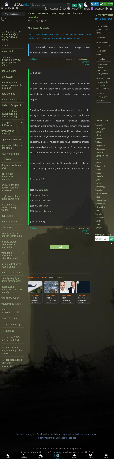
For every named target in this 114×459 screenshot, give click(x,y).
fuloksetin (43, 195)
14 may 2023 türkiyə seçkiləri (10, 339)
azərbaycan (101, 217)
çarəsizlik (6, 159)
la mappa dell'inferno (12, 123)
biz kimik (20, 434)
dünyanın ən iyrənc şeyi (12, 166)
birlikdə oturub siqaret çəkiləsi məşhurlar (9, 244)
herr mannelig (12, 324)
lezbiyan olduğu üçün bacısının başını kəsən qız (10, 114)
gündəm (18, 14)
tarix (98, 163)
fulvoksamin (44, 200)
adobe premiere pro (11, 99)
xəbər (98, 173)
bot (97, 197)
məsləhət (53, 8)
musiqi (99, 132)
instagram (31, 434)
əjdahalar (35, 28)
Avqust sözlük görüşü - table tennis (103, 29)
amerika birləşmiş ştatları (72, 38)
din (97, 180)
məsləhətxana (104, 15)
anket (98, 170)
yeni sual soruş (104, 19)
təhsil (98, 139)
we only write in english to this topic (11, 234)
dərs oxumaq (8, 93)
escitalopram (45, 211)
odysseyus (84, 59)
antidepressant (45, 34)
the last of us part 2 (11, 105)
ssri (37, 34)
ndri (53, 34)
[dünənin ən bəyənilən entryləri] (106, 8)
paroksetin (44, 190)
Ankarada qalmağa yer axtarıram (103, 96)
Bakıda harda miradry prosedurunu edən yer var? (103, 69)
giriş (96, 3)
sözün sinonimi (103, 43)
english (99, 214)
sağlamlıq (100, 146)
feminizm (31, 34)
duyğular (59, 34)
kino (98, 135)
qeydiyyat (108, 3)
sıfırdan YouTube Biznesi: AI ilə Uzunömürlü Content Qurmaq (103, 84)
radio (87, 8)
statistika (76, 434)
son (64, 8)
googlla (45, 28)
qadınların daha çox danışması (11, 146)
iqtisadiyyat (101, 200)
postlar (75, 8)
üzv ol (59, 247)
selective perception (42, 38)
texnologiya (101, 149)
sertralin (39, 179)
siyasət (99, 152)
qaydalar (66, 434)
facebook (41, 434)
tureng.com (7, 76)
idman (98, 142)
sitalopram (44, 206)
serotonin (52, 47)
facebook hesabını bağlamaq (74, 34)
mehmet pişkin (9, 221)
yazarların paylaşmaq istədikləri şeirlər (12, 255)
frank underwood (10, 298)
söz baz (72, 438)
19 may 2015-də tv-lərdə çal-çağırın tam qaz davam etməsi (11, 35)
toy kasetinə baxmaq (7, 132)
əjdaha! (33, 59)
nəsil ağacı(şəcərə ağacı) (103, 50)
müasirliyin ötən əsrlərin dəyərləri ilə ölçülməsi (11, 85)
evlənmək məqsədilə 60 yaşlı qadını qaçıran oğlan (11, 61)
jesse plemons (9, 318)
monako (9, 330)
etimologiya (101, 194)
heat (7, 216)
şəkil (98, 224)
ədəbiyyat (100, 128)
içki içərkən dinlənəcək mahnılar (7, 176)
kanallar (102, 120)
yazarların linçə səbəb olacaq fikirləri (12, 207)
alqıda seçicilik (56, 38)
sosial (98, 190)
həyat (98, 228)
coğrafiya (100, 204)
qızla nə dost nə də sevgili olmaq (11, 265)
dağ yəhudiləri (8, 71)
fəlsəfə (99, 176)
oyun (98, 183)
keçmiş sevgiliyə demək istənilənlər (12, 279)
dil (97, 211)
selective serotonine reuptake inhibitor (55, 13)
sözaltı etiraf (7, 227)
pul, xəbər (103, 59)
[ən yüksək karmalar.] (111, 8)
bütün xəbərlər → (55, 277)
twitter (50, 434)
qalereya (99, 8)
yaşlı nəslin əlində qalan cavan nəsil (10, 197)
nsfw (98, 221)
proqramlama (101, 156)
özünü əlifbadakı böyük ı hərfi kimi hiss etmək (10, 188)
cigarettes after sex (11, 139)
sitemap (86, 434)
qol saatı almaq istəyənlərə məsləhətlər (11, 362)
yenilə (9, 14)
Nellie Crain (84, 228)
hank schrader (11, 311)
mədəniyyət (100, 187)
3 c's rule (40, 221)
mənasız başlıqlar (10, 272)
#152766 (85, 62)
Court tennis (103, 38)
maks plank (7, 51)
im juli (4, 45)
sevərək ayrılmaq (10, 153)
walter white (11, 304)
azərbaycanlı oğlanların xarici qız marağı (11, 289)
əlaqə (57, 434)
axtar (40, 438)
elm (97, 159)
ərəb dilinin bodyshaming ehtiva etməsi (12, 350)
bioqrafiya (100, 207)
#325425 (85, 231)
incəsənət (100, 166)
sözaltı (99, 125)
